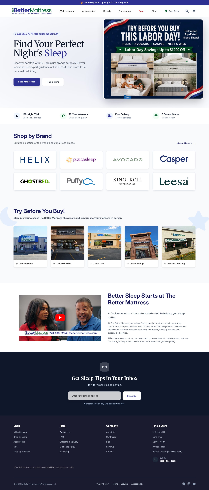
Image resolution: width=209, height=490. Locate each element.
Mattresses (66, 11)
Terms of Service (120, 484)
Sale (141, 11)
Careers (109, 451)
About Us (110, 432)
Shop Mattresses (26, 81)
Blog (154, 11)
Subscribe (131, 396)
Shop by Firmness (22, 451)
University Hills (159, 432)
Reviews (110, 446)
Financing (64, 451)
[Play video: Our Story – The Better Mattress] (60, 318)
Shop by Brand (20, 437)
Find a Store (53, 82)
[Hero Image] (153, 59)
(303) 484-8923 (168, 461)
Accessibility (137, 484)
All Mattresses (20, 432)
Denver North (159, 442)
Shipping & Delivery (69, 442)
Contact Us (65, 432)
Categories (125, 11)
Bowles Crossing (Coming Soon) (167, 451)
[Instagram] (189, 483)
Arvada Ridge (159, 446)
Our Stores (111, 437)
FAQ (62, 437)
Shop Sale (123, 2)
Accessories (88, 11)
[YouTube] (194, 483)
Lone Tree (157, 437)
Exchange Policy (67, 446)
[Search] (187, 11)
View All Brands (186, 143)
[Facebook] (183, 483)
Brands (107, 11)
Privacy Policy (102, 484)
